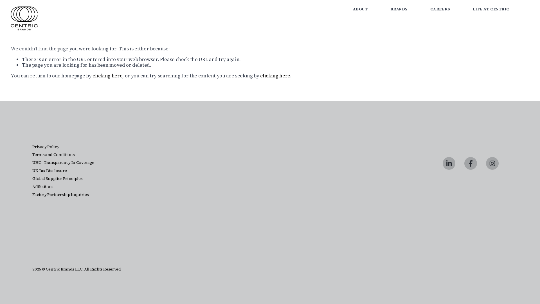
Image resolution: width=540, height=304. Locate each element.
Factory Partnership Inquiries (60, 194)
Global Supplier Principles (57, 178)
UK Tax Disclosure (49, 170)
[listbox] (525, 9)
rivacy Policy (47, 146)
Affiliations (42, 186)
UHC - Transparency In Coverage (63, 162)
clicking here (108, 75)
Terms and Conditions (53, 154)
